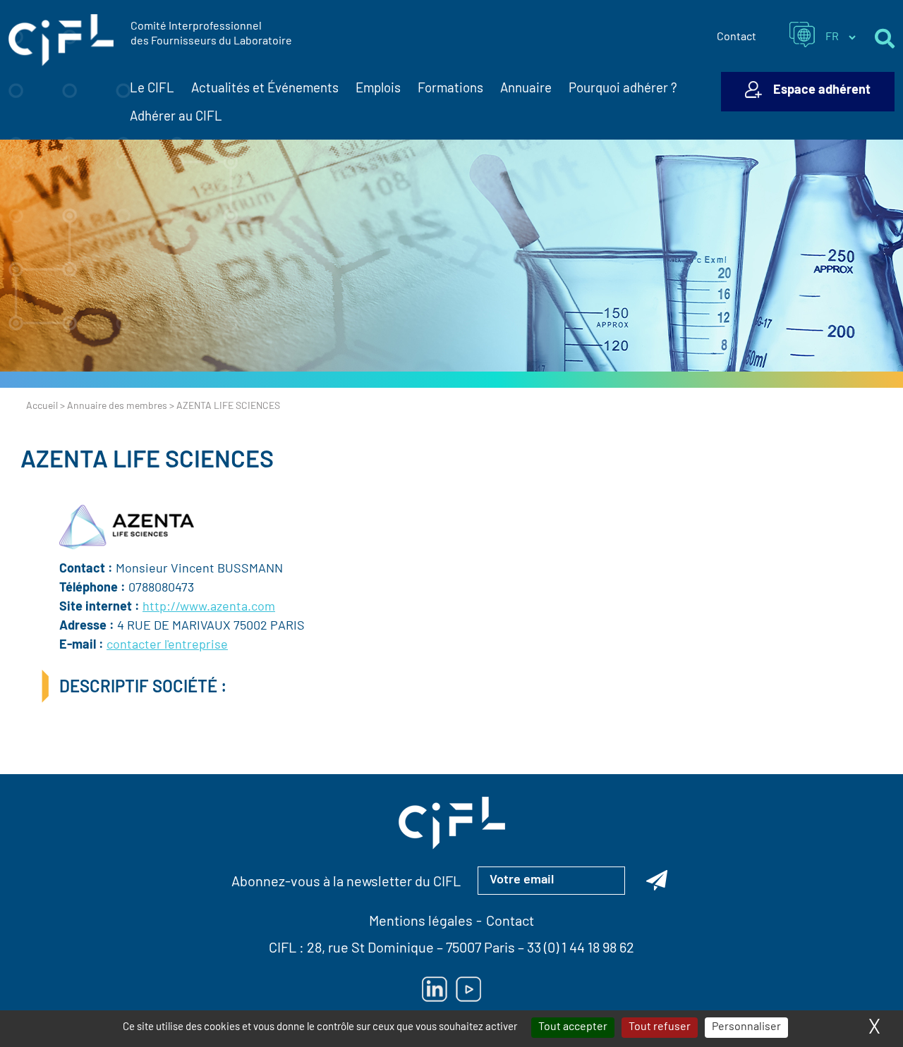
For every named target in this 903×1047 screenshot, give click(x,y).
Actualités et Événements (265, 89)
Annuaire (526, 89)
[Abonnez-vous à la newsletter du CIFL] (657, 880)
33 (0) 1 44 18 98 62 (580, 949)
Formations (450, 89)
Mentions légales (421, 922)
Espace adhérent (822, 91)
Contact (736, 37)
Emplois (378, 89)
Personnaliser (746, 1027)
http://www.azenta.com (209, 607)
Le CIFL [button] (152, 89)
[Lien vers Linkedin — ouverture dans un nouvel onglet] (434, 989)
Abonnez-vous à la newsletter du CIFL (346, 883)
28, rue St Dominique (370, 949)
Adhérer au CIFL (176, 117)
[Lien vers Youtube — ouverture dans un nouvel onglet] (468, 989)
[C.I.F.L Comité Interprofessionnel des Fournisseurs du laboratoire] (61, 40)
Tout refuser (660, 1027)
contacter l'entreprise (167, 645)
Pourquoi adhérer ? (623, 89)
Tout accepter (572, 1027)
